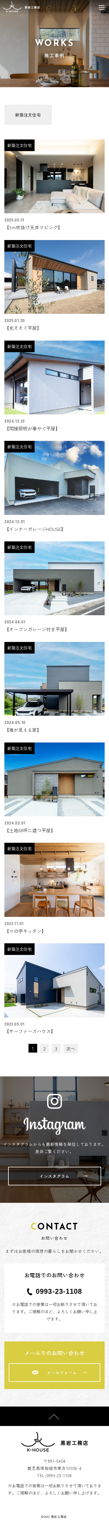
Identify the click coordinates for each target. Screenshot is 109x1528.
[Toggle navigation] (102, 7)
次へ (70, 1048)
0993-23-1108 (59, 1291)
